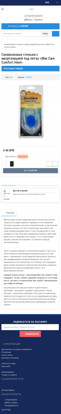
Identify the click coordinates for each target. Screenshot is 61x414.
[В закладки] (49, 164)
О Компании (6, 352)
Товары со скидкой (9, 375)
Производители (7, 372)
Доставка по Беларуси (10, 358)
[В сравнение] (55, 164)
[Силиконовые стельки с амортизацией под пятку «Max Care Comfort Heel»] (30, 112)
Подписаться (32, 334)
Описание (10, 213)
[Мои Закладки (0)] (40, 2)
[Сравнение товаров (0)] (34, 2)
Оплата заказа (6, 355)
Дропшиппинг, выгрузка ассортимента (16, 349)
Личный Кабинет (7, 390)
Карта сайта (5, 366)
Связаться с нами (8, 363)
